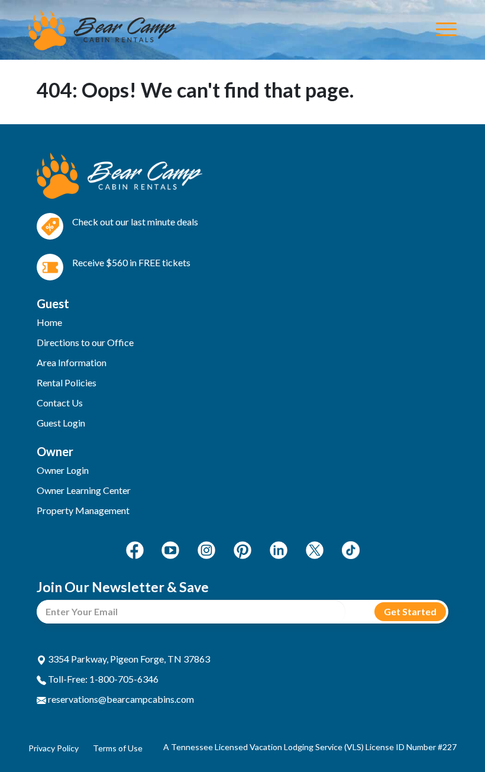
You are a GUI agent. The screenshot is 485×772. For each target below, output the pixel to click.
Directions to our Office (85, 342)
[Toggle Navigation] (446, 30)
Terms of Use (118, 748)
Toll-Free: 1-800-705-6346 (102, 678)
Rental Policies (66, 382)
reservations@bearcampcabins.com (120, 699)
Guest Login (61, 422)
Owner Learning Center (84, 490)
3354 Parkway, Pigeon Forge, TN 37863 (128, 658)
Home (49, 322)
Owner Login (63, 470)
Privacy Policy (53, 748)
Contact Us (60, 402)
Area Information (71, 362)
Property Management (83, 510)
